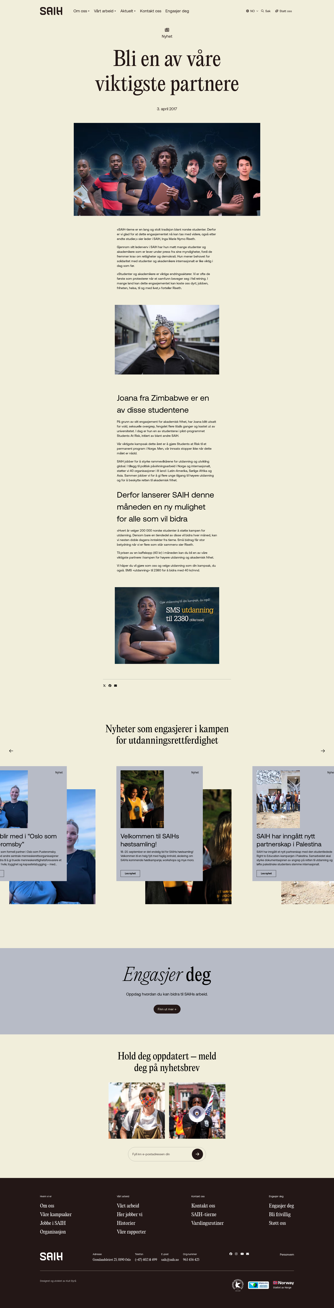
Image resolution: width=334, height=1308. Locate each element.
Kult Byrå (71, 1281)
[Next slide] (323, 751)
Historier (126, 1223)
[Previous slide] (11, 751)
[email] (115, 686)
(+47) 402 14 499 (146, 1260)
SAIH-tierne (203, 1215)
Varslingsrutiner (207, 1223)
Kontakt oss (150, 11)
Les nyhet (130, 873)
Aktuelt (126, 11)
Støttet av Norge (282, 1287)
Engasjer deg (177, 11)
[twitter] (104, 686)
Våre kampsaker (56, 1215)
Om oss (80, 11)
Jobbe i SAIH (53, 1223)
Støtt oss (277, 1223)
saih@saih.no (170, 1260)
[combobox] (252, 11)
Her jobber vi (129, 1215)
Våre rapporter (131, 1232)
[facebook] (110, 686)
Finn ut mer (167, 1009)
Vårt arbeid (103, 11)
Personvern (287, 1254)
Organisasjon (53, 1232)
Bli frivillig (280, 1215)
